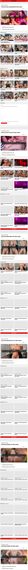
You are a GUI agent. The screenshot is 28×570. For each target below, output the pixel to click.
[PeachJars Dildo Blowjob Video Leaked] (7, 48)
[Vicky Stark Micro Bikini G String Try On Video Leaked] (7, 393)
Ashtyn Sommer (3, 188)
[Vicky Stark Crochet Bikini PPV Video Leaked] (7, 267)
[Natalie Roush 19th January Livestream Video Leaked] (7, 73)
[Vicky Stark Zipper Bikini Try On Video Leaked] (21, 267)
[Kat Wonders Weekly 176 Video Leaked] (21, 495)
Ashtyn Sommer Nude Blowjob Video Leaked (6, 168)
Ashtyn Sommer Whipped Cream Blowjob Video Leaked (6, 179)
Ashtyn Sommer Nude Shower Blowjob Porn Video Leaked (7, 190)
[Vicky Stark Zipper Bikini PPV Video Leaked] (7, 371)
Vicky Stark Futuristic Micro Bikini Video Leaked (6, 387)
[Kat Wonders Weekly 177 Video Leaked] (21, 485)
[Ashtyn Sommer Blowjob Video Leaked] (21, 163)
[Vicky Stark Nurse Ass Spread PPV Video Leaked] (21, 289)
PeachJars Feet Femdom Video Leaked (7, 63)
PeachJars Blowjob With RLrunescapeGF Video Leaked (5, 42)
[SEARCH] (27, 1)
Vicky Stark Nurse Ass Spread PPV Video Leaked (20, 294)
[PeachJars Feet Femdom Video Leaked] (7, 59)
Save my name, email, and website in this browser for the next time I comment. (10, 121)
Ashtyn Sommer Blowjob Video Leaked (21, 167)
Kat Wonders (2, 488)
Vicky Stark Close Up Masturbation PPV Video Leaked (20, 283)
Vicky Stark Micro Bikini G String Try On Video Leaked (6, 398)
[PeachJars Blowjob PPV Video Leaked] (21, 37)
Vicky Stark (5, 292)
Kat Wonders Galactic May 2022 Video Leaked (7, 535)
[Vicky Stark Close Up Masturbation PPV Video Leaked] (21, 278)
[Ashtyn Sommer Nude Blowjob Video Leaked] (7, 163)
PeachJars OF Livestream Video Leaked (20, 53)
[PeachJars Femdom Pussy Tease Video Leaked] (21, 59)
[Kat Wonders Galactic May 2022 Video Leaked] (7, 530)
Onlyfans (2, 40)
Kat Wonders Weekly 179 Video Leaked (21, 479)
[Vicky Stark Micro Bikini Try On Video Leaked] (21, 393)
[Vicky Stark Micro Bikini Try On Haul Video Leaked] (21, 371)
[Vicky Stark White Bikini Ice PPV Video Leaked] (7, 278)
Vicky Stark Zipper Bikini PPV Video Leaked (6, 376)
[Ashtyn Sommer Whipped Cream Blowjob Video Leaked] (7, 174)
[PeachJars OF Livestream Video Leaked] (21, 48)
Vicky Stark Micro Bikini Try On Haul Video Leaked (20, 376)
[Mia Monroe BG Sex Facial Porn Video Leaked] (21, 95)
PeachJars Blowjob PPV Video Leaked (21, 41)
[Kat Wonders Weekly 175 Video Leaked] (7, 495)
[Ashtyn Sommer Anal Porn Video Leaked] (21, 185)
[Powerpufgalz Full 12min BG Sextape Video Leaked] (21, 73)
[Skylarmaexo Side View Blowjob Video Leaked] (21, 84)
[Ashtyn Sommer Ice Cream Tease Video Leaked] (21, 174)
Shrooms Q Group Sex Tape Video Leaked (6, 100)
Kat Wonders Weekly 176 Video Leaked (21, 499)
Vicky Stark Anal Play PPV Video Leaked (6, 294)
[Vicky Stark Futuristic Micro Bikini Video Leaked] (7, 382)
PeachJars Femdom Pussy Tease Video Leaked (20, 64)
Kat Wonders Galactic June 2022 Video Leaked (7, 513)
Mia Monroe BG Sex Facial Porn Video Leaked (21, 100)
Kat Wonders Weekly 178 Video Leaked (7, 489)
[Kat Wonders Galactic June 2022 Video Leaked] (7, 508)
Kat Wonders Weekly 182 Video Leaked (7, 479)
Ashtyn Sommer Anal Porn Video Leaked (20, 190)
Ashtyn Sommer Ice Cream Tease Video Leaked (20, 179)
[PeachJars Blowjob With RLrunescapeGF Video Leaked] (7, 37)
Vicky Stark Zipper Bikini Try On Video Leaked (21, 272)
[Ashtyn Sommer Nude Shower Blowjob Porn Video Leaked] (7, 185)
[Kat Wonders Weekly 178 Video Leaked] (7, 485)
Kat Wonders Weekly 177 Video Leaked (21, 489)
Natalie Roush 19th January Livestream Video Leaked (7, 78)
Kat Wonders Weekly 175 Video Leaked (7, 499)
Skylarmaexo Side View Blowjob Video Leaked (21, 89)
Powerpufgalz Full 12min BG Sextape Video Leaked (20, 78)
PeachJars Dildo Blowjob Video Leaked (7, 52)
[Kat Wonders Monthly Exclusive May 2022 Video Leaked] (21, 519)
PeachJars (5, 40)
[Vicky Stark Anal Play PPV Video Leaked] (7, 289)
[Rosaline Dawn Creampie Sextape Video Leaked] (7, 84)
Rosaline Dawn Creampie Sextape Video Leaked (6, 89)
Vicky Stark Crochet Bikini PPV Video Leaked (7, 272)
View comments (14, 538)
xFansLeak (14, 1)
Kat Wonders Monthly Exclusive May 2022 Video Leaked (20, 524)
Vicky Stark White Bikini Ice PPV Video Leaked (7, 283)
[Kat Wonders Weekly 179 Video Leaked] (21, 475)
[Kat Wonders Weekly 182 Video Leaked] (7, 475)
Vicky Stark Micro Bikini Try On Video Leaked (21, 398)
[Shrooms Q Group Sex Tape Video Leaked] (7, 95)
